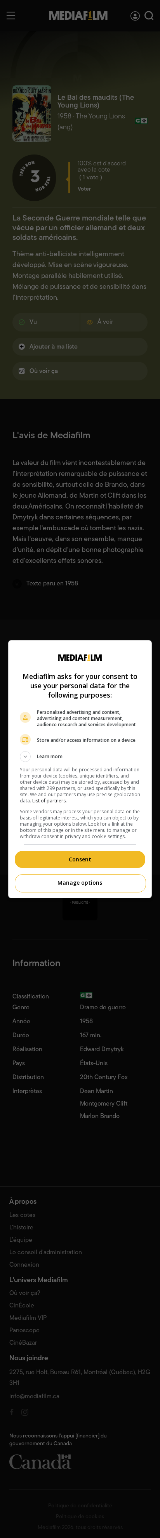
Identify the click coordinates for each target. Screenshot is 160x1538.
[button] (80, 756)
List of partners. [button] (49, 800)
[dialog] (80, 769)
